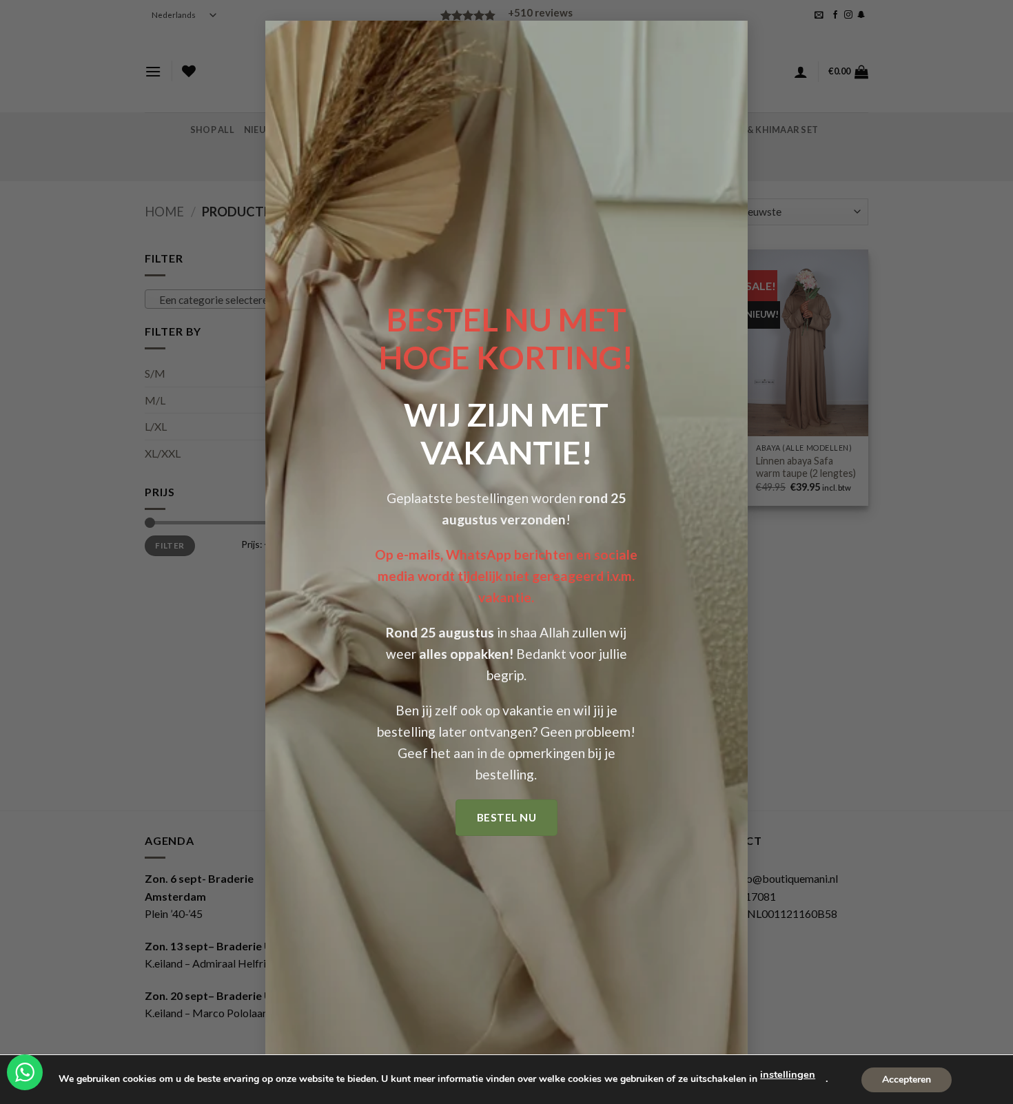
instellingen (787, 1074)
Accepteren (906, 1078)
